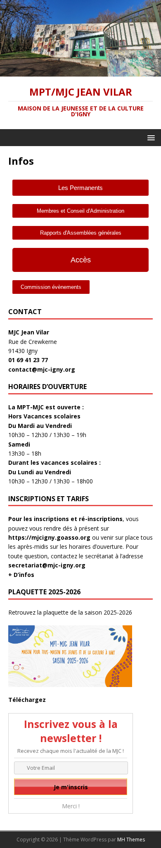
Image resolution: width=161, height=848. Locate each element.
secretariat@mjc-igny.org (46, 565)
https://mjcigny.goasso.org (49, 537)
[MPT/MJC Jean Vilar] (80, 71)
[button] (149, 137)
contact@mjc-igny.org (41, 369)
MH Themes (131, 839)
